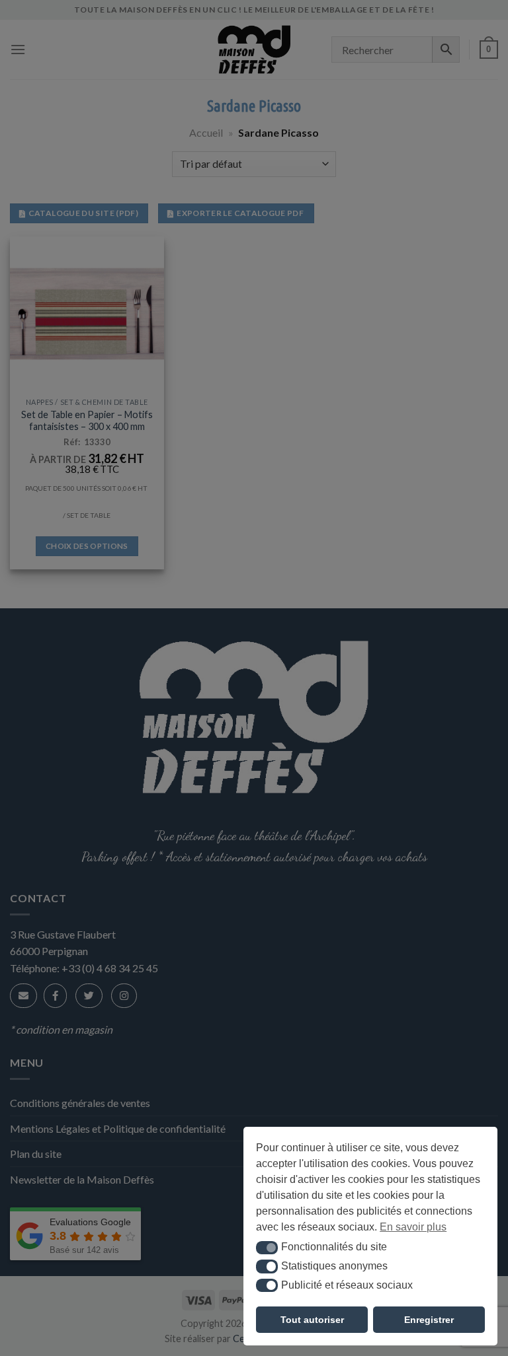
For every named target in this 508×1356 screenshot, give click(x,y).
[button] (267, 1247)
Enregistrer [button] (429, 1319)
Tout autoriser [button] (312, 1319)
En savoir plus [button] (413, 1226)
